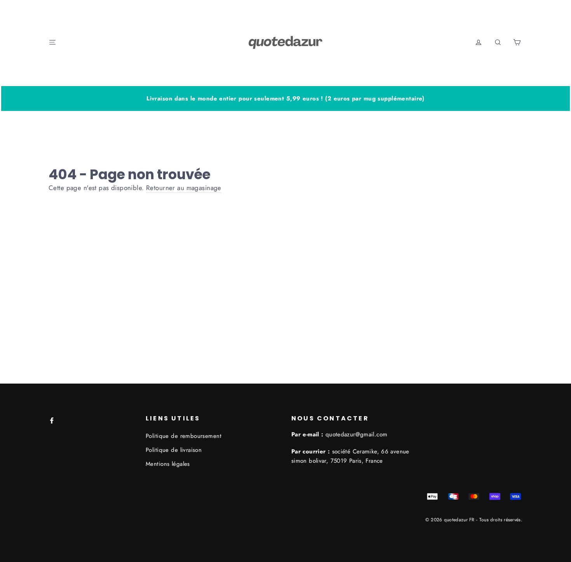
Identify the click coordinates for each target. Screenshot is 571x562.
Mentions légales (168, 464)
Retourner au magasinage (183, 187)
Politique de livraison (174, 450)
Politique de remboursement (183, 436)
